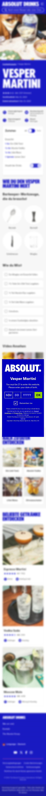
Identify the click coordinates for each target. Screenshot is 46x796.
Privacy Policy (18, 413)
